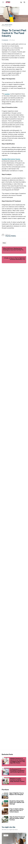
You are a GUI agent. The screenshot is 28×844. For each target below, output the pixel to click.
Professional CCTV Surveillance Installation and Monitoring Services (17, 770)
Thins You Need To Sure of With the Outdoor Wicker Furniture (17, 818)
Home (4, 242)
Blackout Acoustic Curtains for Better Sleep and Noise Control (17, 780)
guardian (7, 94)
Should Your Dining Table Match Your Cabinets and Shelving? (16, 802)
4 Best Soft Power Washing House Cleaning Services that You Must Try (13, 249)
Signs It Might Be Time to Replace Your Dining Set (16, 793)
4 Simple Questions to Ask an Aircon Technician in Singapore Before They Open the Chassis (17, 761)
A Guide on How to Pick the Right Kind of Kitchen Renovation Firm (14, 258)
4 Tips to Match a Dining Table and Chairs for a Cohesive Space (16, 810)
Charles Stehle (8, 24)
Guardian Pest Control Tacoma (11, 159)
